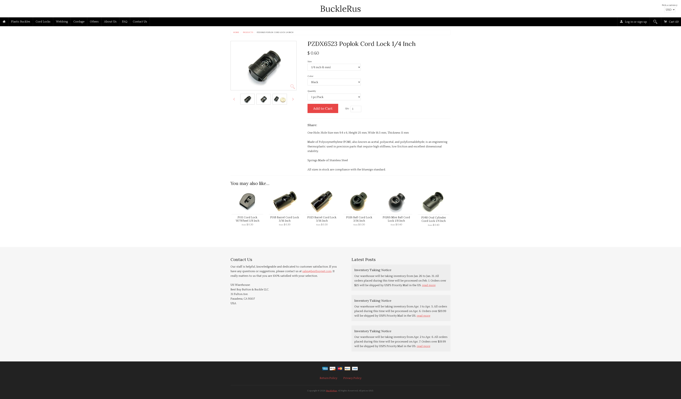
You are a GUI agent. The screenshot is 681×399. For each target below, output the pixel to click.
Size (310, 61)
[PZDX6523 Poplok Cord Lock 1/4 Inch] (247, 99)
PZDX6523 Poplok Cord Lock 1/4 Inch (275, 32)
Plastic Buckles (20, 21)
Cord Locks (43, 21)
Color (310, 76)
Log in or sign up (635, 21)
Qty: (347, 108)
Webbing (62, 21)
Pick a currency (669, 5)
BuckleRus (340, 8)
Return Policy (328, 378)
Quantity (312, 91)
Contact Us (140, 21)
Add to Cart (323, 108)
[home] (4, 21)
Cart (673, 21)
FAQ (124, 21)
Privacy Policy (352, 378)
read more (429, 285)
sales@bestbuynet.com (316, 271)
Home (236, 32)
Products (248, 32)
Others (94, 21)
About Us (110, 21)
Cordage (78, 21)
